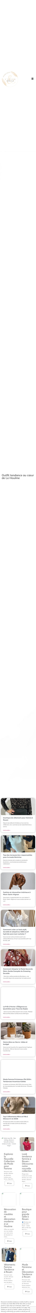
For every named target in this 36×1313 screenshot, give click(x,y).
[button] (32, 79)
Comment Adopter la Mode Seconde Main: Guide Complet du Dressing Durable (18, 971)
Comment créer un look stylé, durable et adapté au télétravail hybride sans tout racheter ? (16, 932)
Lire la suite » (6, 830)
